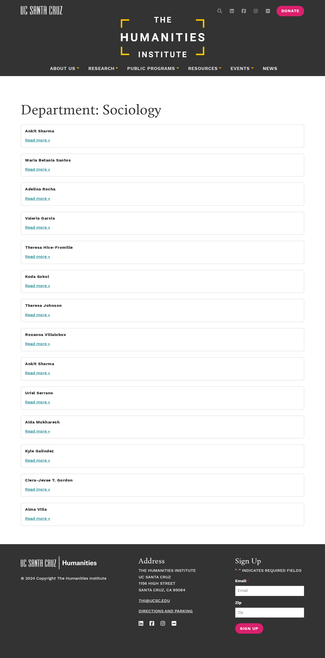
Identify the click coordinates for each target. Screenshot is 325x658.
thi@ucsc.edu (154, 600)
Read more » (37, 140)
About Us (62, 69)
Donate (290, 11)
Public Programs (151, 69)
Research (101, 69)
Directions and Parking (166, 611)
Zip (238, 603)
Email (242, 581)
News (270, 69)
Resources (203, 69)
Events (240, 69)
